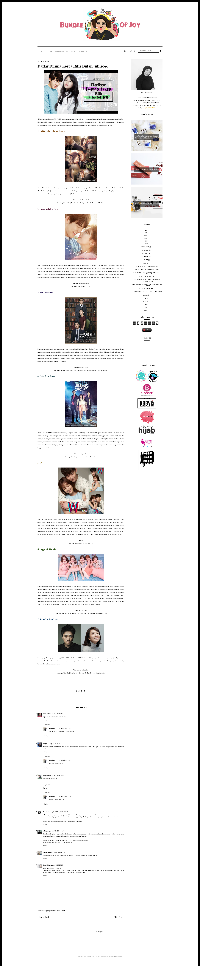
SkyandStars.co (116, 957)
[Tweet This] (79, 691)
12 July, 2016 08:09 (61, 812)
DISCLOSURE (59, 51)
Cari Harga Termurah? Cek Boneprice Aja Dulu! (146, 285)
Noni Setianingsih (49, 812)
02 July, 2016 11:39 (54, 744)
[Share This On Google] (84, 691)
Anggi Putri (47, 775)
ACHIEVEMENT (71, 51)
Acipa (45, 743)
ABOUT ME (48, 51)
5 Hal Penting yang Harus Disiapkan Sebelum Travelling (147, 204)
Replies (47, 724)
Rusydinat (52, 728)
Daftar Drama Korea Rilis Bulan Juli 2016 (146, 292)
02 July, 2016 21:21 (65, 728)
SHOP (93, 51)
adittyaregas (47, 831)
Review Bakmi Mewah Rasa (146, 277)
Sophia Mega (47, 852)
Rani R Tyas (47, 713)
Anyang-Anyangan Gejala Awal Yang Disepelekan (147, 273)
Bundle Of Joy (95, 957)
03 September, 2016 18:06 (54, 865)
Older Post (119, 917)
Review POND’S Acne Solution (147, 266)
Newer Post (43, 917)
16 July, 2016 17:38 (58, 852)
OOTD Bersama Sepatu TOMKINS (147, 269)
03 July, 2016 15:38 (58, 776)
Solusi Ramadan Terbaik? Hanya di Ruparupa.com (147, 280)
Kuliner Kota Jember (146, 289)
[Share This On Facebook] (76, 691)
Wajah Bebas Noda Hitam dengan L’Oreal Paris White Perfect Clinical (147, 137)
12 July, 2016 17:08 (58, 831)
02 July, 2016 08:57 (58, 714)
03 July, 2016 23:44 (65, 796)
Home (40, 51)
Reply (45, 720)
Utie (44, 865)
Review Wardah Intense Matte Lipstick (146, 169)
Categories (83, 51)
